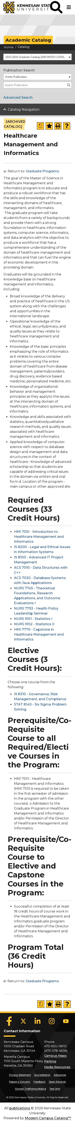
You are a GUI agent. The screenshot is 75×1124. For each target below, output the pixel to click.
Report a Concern (19, 1081)
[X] (23, 1021)
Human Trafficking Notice (30, 1088)
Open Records (57, 1081)
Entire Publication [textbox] (16, 76)
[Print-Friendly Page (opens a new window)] (57, 126)
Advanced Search (18, 97)
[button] (56, 7)
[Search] (69, 85)
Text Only (54, 1088)
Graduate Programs (42, 171)
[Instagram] (51, 1021)
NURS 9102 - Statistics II (34, 624)
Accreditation (42, 1074)
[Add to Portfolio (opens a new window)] (49, 126)
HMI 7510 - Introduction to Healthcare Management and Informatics (39, 537)
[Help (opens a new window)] (66, 126)
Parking (50, 1061)
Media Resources (57, 1067)
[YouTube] (65, 1021)
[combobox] (37, 57)
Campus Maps (55, 1056)
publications (19, 1108)
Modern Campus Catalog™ (48, 1118)
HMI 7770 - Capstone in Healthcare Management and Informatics (39, 634)
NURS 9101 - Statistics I (33, 619)
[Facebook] (9, 1021)
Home (9, 47)
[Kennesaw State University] (25, 7)
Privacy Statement (20, 1074)
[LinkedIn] (37, 1021)
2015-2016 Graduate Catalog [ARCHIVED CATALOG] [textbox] (36, 57)
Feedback (39, 1081)
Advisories (60, 1074)
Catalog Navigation (23, 109)
